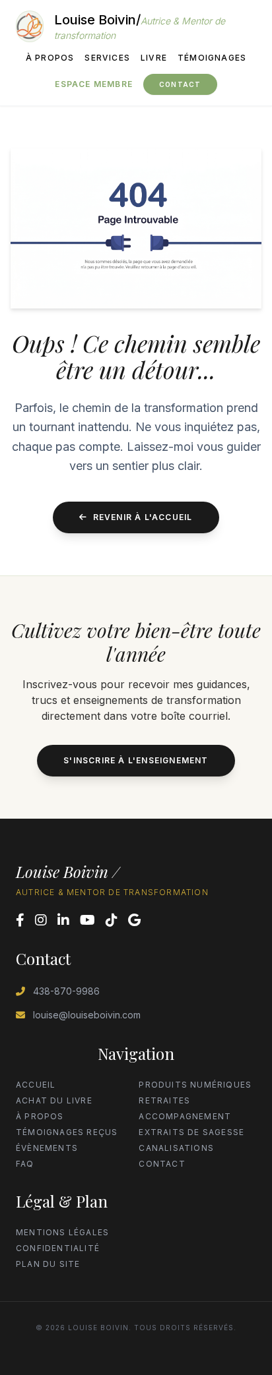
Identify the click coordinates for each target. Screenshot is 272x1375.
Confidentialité (58, 1248)
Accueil (35, 1085)
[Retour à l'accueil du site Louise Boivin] (30, 26)
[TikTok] (112, 920)
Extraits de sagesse (191, 1132)
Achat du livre (54, 1100)
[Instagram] (41, 920)
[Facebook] (20, 920)
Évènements (47, 1148)
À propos (50, 58)
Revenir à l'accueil (143, 517)
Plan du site (48, 1264)
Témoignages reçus (67, 1132)
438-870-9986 (66, 991)
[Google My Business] (134, 920)
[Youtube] (87, 920)
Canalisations (176, 1148)
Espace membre (94, 84)
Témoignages (212, 58)
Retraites (164, 1100)
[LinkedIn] (63, 920)
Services (107, 58)
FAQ (25, 1164)
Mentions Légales (62, 1232)
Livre (154, 58)
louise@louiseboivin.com (87, 1014)
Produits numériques (195, 1085)
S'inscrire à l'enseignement (135, 760)
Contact (180, 84)
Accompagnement (185, 1116)
